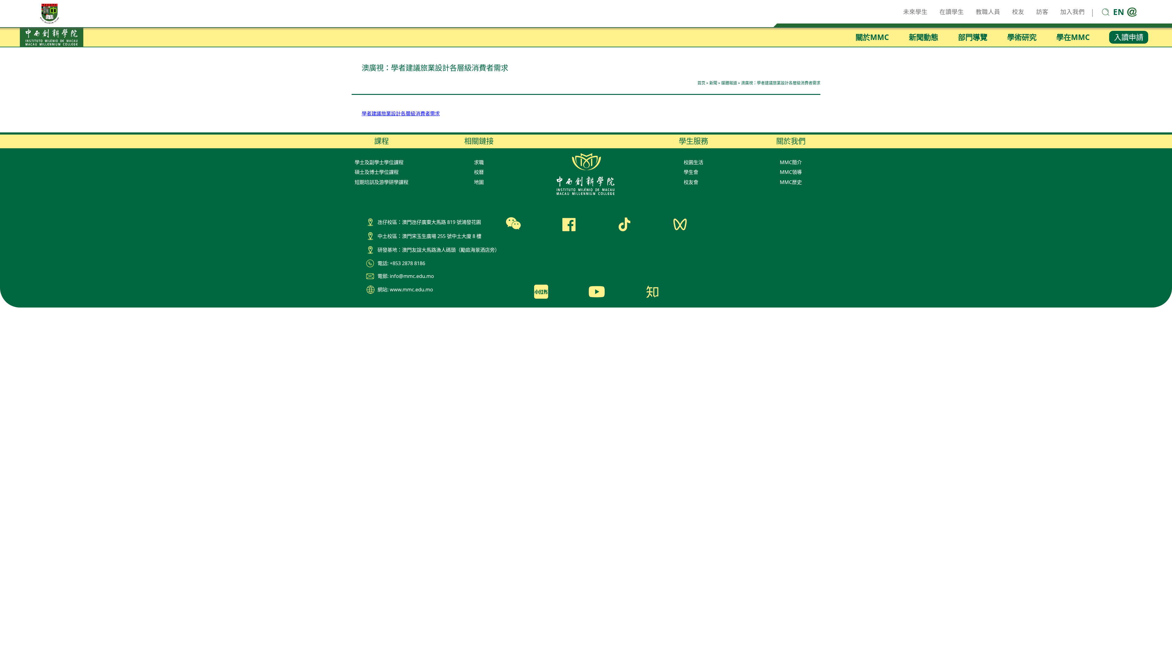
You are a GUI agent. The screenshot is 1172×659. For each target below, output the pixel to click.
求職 (479, 162)
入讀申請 (1128, 37)
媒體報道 (729, 82)
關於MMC (872, 37)
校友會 (691, 182)
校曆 (479, 172)
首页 (701, 82)
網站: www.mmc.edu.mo (405, 289)
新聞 (713, 82)
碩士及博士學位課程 (377, 172)
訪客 (1042, 12)
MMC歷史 (791, 182)
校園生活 (693, 162)
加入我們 (1072, 12)
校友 (1018, 12)
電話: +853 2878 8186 (401, 263)
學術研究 (1021, 37)
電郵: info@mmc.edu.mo (406, 276)
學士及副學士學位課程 (379, 162)
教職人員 (988, 12)
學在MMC (1073, 37)
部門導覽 (972, 37)
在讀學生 (951, 12)
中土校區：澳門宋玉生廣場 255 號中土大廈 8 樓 (429, 236)
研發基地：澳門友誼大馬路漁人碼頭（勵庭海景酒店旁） (439, 250)
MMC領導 (791, 172)
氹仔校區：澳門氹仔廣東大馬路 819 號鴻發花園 (429, 222)
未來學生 (915, 12)
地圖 (479, 182)
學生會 (691, 172)
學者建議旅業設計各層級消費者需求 (401, 113)
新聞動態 (923, 37)
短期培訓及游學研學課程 (381, 182)
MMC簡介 (791, 162)
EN (1118, 11)
